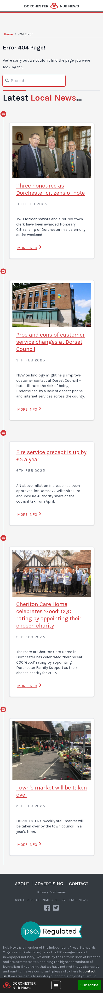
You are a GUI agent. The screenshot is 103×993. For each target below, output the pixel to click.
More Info (27, 248)
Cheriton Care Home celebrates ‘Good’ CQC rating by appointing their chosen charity (48, 615)
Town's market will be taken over (51, 791)
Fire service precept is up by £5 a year (51, 456)
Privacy (43, 892)
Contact (78, 883)
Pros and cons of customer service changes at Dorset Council (50, 341)
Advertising (49, 883)
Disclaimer (57, 892)
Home (8, 34)
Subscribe (89, 985)
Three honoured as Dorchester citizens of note (50, 189)
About (22, 883)
